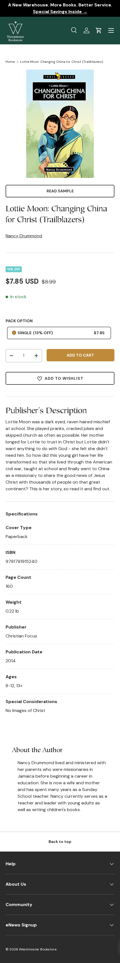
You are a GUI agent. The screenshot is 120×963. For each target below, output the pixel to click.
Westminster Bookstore (37, 949)
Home (10, 61)
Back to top (60, 841)
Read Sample (60, 190)
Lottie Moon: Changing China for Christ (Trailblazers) (61, 61)
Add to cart (80, 355)
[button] (99, 30)
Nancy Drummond (24, 236)
